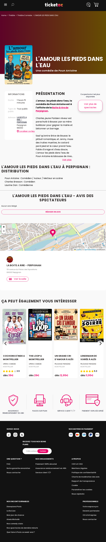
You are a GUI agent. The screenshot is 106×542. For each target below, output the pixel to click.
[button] (5, 4)
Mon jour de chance (15, 515)
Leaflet (78, 249)
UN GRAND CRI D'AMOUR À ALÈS (64, 357)
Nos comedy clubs (15, 523)
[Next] (100, 343)
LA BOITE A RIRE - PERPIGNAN (22, 120)
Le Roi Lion (11, 511)
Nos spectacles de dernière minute (22, 528)
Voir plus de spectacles (90, 105)
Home (3, 15)
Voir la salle (20, 279)
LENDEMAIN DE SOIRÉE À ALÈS (88, 357)
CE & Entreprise (89, 515)
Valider (43, 451)
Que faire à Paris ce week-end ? (21, 532)
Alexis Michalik (13, 519)
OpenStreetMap (90, 249)
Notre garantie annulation (18, 468)
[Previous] (6, 343)
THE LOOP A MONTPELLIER (36, 357)
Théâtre (12, 15)
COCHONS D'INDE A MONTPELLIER (14, 357)
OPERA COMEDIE (9, 364)
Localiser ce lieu (24, 131)
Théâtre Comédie (24, 15)
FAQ (8, 464)
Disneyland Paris (14, 506)
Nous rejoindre (78, 494)
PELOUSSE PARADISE (62, 364)
